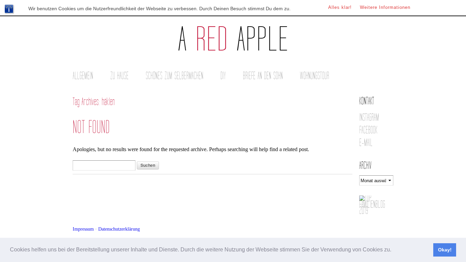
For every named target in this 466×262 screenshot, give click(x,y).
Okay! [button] (445, 249)
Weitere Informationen (385, 7)
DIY (223, 76)
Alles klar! (340, 7)
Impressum (83, 229)
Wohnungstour (314, 76)
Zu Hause (119, 76)
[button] (394, 250)
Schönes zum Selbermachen (174, 76)
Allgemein (83, 76)
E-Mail (366, 142)
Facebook (368, 130)
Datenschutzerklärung (119, 229)
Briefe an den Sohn (263, 76)
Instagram (369, 117)
